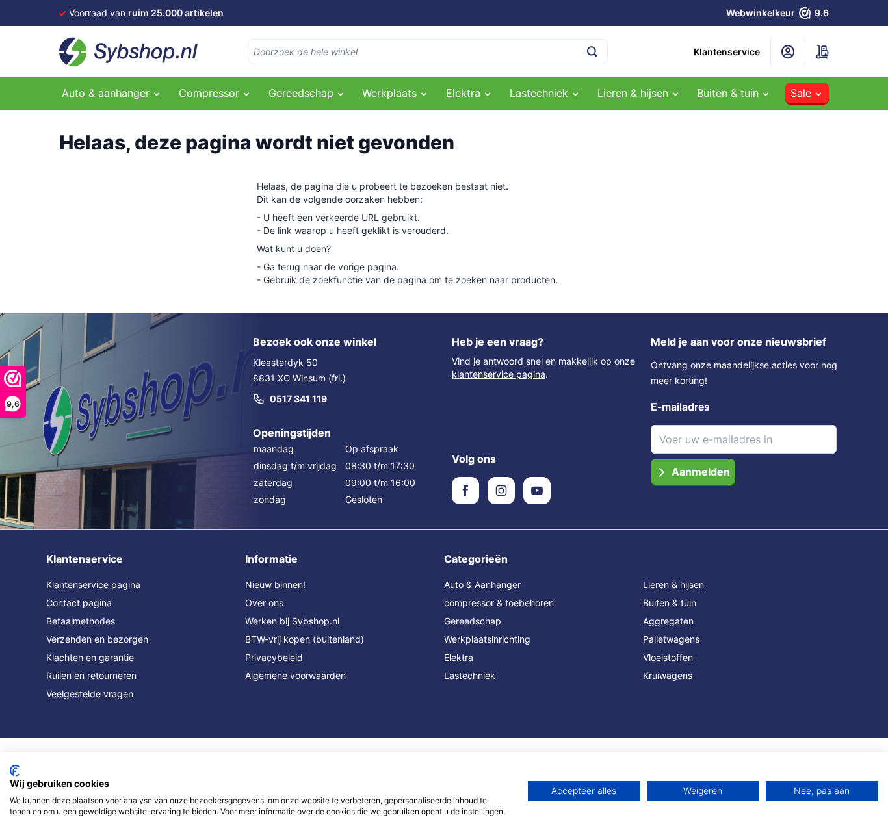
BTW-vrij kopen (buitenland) (304, 639)
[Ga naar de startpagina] (128, 52)
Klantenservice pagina (93, 584)
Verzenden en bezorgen (97, 639)
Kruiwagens (667, 675)
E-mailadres (680, 406)
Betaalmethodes (80, 620)
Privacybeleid (274, 657)
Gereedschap (472, 620)
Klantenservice (727, 51)
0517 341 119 (298, 398)
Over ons (264, 602)
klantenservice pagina (498, 373)
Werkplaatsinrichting (487, 639)
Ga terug (281, 266)
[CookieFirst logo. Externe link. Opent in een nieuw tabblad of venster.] (15, 771)
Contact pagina (79, 602)
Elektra (458, 657)
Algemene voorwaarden (295, 675)
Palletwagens (671, 639)
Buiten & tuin (669, 602)
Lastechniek (469, 675)
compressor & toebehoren (499, 602)
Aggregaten (668, 620)
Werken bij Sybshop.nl (292, 620)
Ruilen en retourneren (91, 675)
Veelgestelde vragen (89, 693)
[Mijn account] (787, 52)
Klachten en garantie (90, 657)
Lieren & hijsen (673, 584)
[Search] (592, 51)
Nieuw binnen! (275, 584)
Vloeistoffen (668, 657)
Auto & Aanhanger (482, 584)
